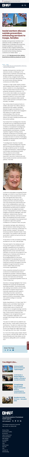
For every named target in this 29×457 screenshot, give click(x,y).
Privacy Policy (5, 430)
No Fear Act (5, 433)
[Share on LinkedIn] (10, 350)
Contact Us (5, 450)
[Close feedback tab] (28, 343)
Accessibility (5, 440)
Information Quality (7, 431)
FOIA (3, 443)
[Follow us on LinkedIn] (20, 421)
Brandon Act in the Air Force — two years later (20, 399)
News (7, 64)
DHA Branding (5, 451)
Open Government (7, 435)
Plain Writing (5, 438)
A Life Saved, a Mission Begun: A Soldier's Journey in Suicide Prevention (20, 377)
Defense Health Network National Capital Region (19, 367)
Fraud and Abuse (6, 436)
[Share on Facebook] (7, 350)
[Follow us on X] (13, 421)
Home (3, 64)
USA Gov (4, 441)
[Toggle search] (25, 5)
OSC (3, 448)
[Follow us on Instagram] (18, 421)
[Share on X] (5, 350)
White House (5, 445)
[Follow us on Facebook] (15, 421)
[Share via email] (13, 350)
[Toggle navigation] (22, 5)
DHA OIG (4, 446)
